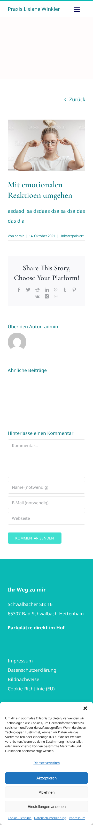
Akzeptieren (46, 778)
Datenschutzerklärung (50, 818)
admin (20, 235)
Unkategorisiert (71, 235)
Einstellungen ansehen (47, 806)
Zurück (77, 99)
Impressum (77, 818)
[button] (85, 708)
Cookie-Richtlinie (20, 818)
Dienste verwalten (47, 763)
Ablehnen (47, 792)
